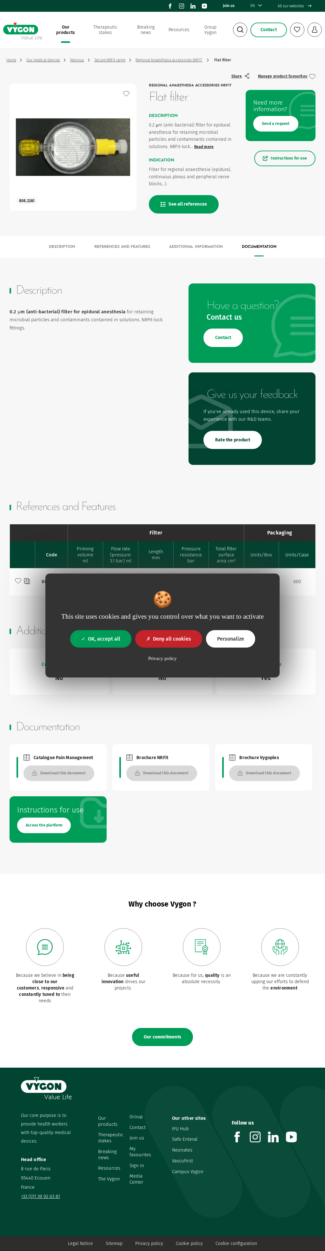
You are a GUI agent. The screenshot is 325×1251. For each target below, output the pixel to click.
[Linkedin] (193, 6)
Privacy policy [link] (162, 658)
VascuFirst (182, 1161)
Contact (137, 1127)
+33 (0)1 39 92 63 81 (40, 1196)
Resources (179, 29)
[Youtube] (204, 6)
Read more (204, 147)
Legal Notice (80, 1243)
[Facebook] (170, 6)
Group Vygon (210, 30)
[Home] (22, 29)
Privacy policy (149, 1243)
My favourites (140, 1152)
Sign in (136, 1165)
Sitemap (114, 1243)
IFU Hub (180, 1129)
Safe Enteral (184, 1139)
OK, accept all (104, 639)
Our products (65, 30)
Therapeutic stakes (105, 30)
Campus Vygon (187, 1171)
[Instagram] (181, 6)
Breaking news (146, 30)
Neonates (182, 1150)
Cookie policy (189, 1243)
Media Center (136, 1179)
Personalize (230, 639)
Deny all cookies (172, 639)
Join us (229, 5)
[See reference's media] (27, 582)
